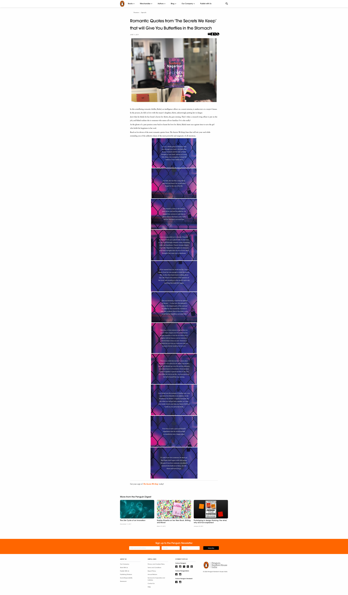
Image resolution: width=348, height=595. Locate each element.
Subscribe (211, 548)
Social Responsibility (126, 578)
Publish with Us (205, 4)
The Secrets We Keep (150, 484)
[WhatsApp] (217, 34)
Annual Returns (152, 574)
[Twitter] (215, 34)
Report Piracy (152, 571)
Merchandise (145, 4)
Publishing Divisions (126, 574)
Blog (172, 4)
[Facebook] (212, 34)
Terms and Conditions (154, 567)
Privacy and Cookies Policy (156, 564)
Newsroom (123, 581)
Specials (143, 12)
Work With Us (124, 567)
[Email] (209, 34)
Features (136, 12)
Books (130, 4)
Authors (161, 4)
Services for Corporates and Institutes (156, 579)
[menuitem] (130, 3)
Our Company (187, 4)
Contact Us (151, 583)
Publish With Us (124, 571)
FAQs (149, 587)
